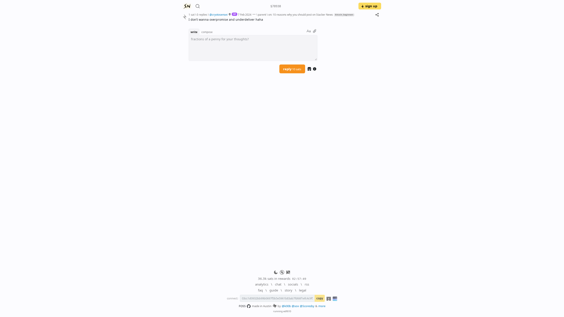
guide (273, 290)
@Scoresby (307, 306)
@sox (295, 306)
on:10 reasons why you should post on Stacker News (300, 14)
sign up (371, 6)
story (288, 290)
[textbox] (283, 19)
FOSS (242, 306)
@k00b (286, 306)
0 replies (202, 14)
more (321, 306)
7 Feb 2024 (244, 14)
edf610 (287, 311)
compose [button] (207, 32)
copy (319, 298)
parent (262, 14)
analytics (261, 284)
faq (260, 290)
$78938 (275, 6)
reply (292, 69)
